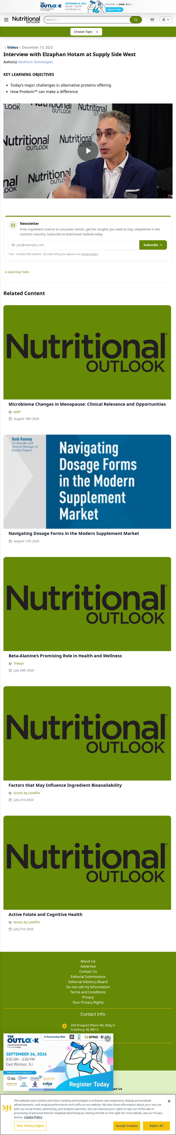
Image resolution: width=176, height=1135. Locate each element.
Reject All (156, 1126)
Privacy (88, 997)
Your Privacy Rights (88, 1002)
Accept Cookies (127, 1126)
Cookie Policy (33, 1117)
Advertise (88, 966)
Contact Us (88, 971)
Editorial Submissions (88, 976)
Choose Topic (83, 32)
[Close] (169, 1101)
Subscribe (151, 245)
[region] (88, 1114)
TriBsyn (19, 663)
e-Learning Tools (17, 272)
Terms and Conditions (88, 992)
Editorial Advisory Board (88, 981)
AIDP (17, 412)
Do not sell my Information (88, 987)
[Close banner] (170, 6)
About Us (88, 961)
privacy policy (90, 254)
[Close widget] (108, 1039)
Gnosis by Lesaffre (27, 793)
